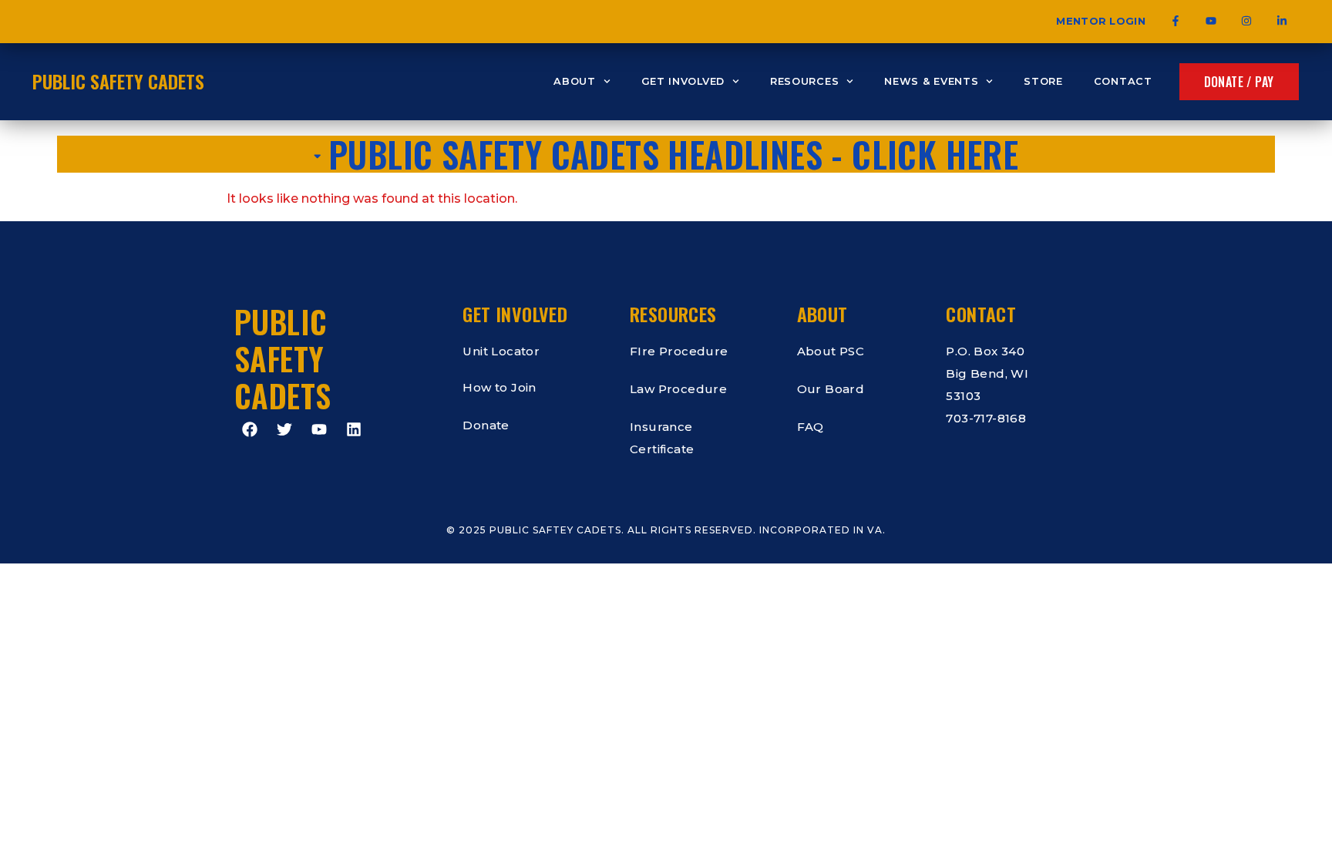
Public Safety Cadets (118, 81)
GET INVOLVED (683, 81)
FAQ (810, 426)
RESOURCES (804, 81)
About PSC (831, 351)
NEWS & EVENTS (931, 81)
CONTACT (1123, 81)
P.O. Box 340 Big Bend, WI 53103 (987, 373)
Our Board (831, 389)
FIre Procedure (679, 351)
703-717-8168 (986, 418)
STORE (1043, 81)
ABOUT (574, 81)
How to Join (499, 387)
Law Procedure (678, 389)
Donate (485, 425)
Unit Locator (501, 351)
